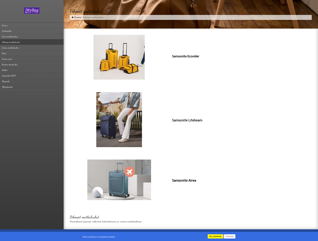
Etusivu (77, 18)
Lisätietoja (229, 236)
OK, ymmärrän (215, 236)
